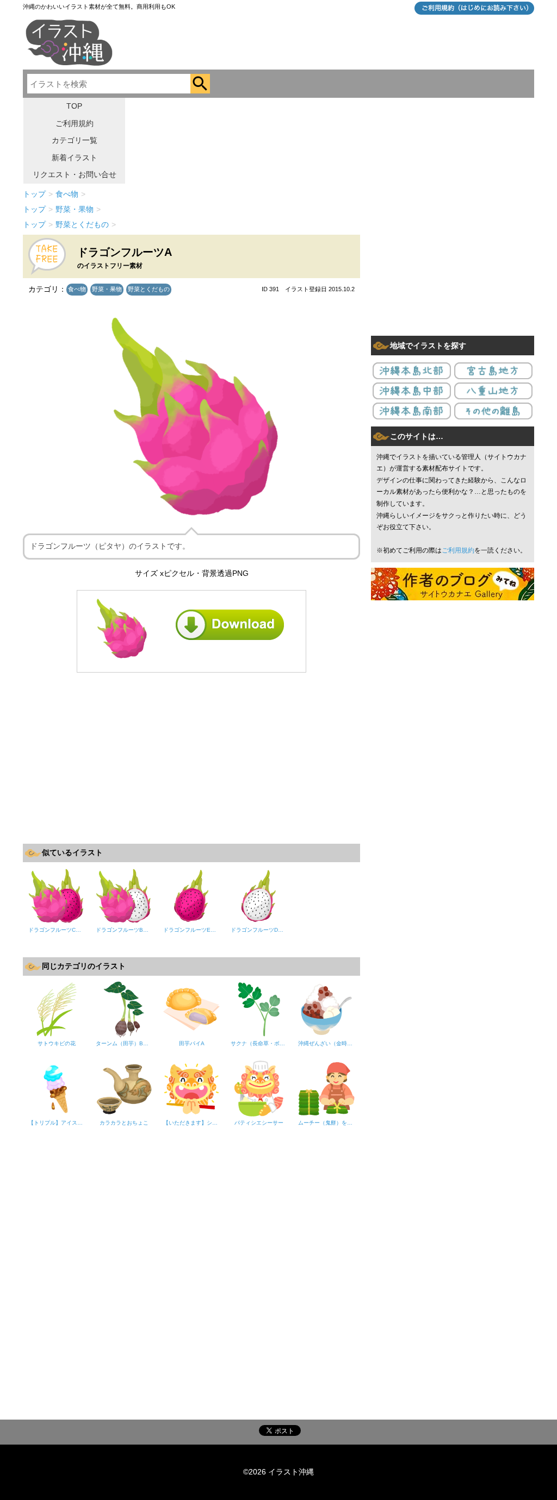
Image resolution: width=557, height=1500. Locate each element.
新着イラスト (74, 157)
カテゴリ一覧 (74, 140)
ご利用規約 (74, 123)
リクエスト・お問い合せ (74, 174)
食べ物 (77, 289)
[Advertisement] (191, 757)
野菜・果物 (107, 289)
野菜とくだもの (149, 289)
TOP (74, 106)
